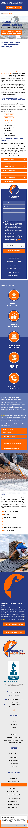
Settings (16, 825)
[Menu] (25, 14)
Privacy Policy (16, 241)
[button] (14, 7)
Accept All (23, 825)
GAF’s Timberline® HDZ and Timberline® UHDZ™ (11, 414)
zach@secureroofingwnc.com (15, 699)
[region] (14, 821)
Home (2, 27)
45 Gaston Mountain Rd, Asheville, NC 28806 (15, 691)
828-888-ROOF (15, 696)
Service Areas (8, 27)
